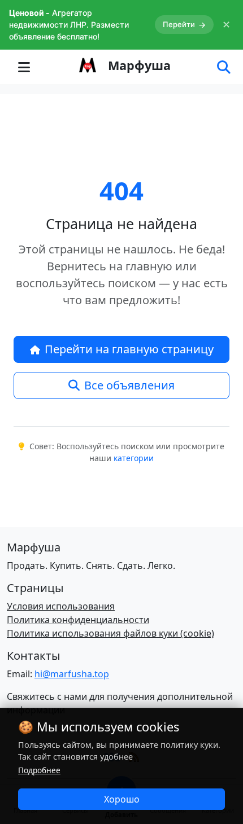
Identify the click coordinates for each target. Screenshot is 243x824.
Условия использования (61, 606)
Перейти (184, 24)
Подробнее (39, 770)
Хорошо (122, 799)
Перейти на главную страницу (129, 349)
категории (134, 458)
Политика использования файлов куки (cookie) (110, 633)
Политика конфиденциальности (78, 619)
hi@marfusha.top (71, 674)
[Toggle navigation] (24, 67)
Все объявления (129, 385)
